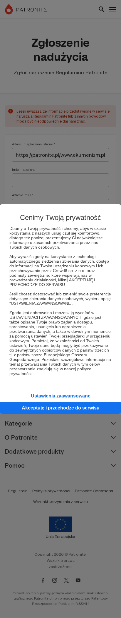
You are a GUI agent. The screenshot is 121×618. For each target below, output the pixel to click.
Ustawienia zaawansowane (60, 395)
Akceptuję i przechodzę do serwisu (61, 407)
